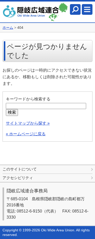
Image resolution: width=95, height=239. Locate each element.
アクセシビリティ (18, 178)
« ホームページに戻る (26, 134)
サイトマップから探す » (28, 123)
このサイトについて (20, 169)
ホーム (8, 27)
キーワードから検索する (28, 99)
